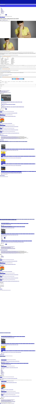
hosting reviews (4, 90)
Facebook (1, 91)
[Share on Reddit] (16, 78)
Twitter (1, 1)
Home (1, 8)
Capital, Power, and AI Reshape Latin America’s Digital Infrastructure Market (8, 248)
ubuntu (21, 141)
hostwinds (29, 219)
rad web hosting (17, 141)
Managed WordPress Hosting (24, 171)
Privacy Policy (2, 13)
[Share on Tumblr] (23, 78)
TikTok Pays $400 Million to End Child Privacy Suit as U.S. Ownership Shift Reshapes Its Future (10, 251)
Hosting (2, 9)
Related (1, 86)
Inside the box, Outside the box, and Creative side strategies (5, 92)
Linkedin (7, 91)
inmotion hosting (10, 141)
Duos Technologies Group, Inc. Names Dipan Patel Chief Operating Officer (8, 246)
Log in (1, 255)
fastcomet (17, 219)
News (27, 171)
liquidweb (15, 141)
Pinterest (5, 91)
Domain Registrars (3, 17)
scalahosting (20, 141)
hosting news (1, 90)
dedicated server (12, 219)
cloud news (9, 171)
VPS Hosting (2, 139)
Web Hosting (20, 336)
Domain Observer (2, 75)
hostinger (8, 141)
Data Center (1, 122)
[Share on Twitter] (13, 78)
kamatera (13, 141)
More (1, 12)
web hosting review (8, 90)
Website (2, 371)
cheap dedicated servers (6, 219)
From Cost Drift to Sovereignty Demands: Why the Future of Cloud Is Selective (9, 126)
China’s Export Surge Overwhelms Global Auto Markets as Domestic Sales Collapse (8, 138)
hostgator (20, 219)
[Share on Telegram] (22, 78)
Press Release (30, 171)
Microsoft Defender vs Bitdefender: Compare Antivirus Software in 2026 (9, 367)
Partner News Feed (4, 135)
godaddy (19, 219)
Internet (20, 171)
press (28, 171)
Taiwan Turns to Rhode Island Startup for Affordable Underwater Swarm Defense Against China (9, 137)
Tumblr (1, 3)
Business (2, 171)
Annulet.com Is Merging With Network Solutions (8, 104)
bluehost (2, 219)
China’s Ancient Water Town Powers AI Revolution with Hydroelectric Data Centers (8, 136)
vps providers (26, 141)
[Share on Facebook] (12, 78)
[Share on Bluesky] (20, 78)
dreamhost (15, 219)
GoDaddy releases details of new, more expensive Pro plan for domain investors (12, 106)
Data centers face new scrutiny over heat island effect (6, 123)
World (33, 343)
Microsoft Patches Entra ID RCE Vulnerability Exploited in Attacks (8, 116)
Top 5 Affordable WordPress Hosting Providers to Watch (7, 337)
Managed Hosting (24, 343)
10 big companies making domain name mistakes (7, 74)
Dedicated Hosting (13, 171)
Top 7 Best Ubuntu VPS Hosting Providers (5, 142)
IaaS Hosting (19, 171)
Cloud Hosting (4, 125)
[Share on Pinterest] (18, 78)
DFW (15, 171)
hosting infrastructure (26, 219)
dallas (10, 171)
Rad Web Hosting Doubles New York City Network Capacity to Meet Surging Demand (11, 165)
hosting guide (22, 219)
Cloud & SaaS (2, 10)
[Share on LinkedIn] (15, 78)
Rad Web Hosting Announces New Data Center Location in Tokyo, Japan (9, 150)
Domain (2, 16)
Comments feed (2, 256)
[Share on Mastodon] (19, 78)
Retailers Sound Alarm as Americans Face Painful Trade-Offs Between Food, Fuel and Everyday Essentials (10, 252)
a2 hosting (1, 141)
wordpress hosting (23, 336)
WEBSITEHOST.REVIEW (2, 4)
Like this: (1, 85)
